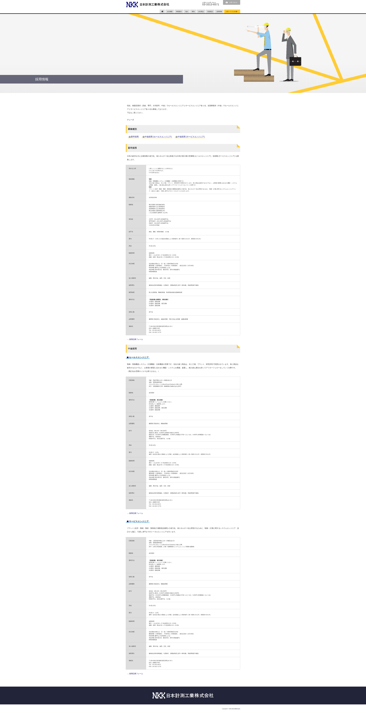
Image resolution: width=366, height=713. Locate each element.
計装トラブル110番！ (232, 11)
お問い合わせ (233, 2)
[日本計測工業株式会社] (148, 4)
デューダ (130, 120)
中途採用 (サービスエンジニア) (191, 137)
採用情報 (219, 11)
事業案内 (179, 11)
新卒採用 (135, 137)
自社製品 (201, 11)
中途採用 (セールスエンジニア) (158, 137)
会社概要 (169, 11)
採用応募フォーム (136, 339)
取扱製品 (210, 11)
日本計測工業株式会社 (234, 708)
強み (186, 11)
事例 (193, 11)
